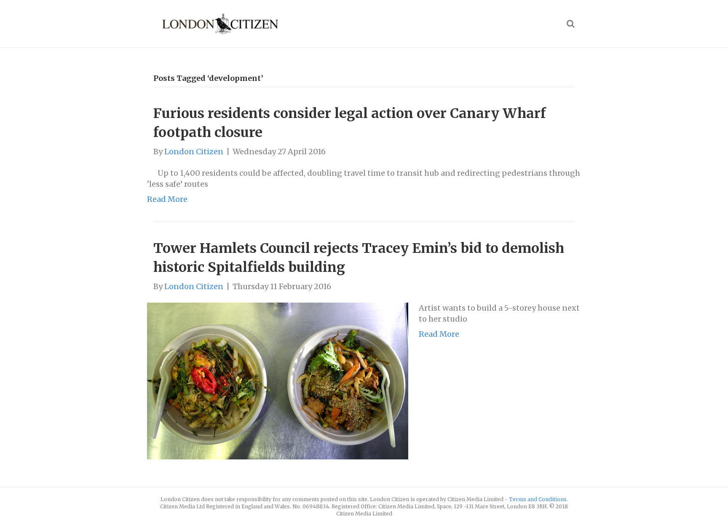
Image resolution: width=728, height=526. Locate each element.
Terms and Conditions (538, 499)
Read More (167, 199)
